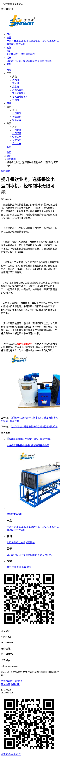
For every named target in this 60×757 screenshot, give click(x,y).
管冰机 (17, 41)
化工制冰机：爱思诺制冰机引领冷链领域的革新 (34, 426)
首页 (9, 34)
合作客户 (49, 61)
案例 (9, 47)
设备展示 (30, 61)
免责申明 (15, 684)
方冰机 (21, 44)
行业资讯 (21, 54)
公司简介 (11, 61)
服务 (24, 567)
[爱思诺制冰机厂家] (21, 29)
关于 (9, 57)
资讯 (9, 51)
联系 (9, 64)
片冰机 (10, 41)
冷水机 (24, 41)
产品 (9, 37)
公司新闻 (11, 54)
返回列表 (5, 171)
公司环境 (21, 61)
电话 (18, 754)
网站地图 (5, 684)
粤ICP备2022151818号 (11, 681)
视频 (19, 567)
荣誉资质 (40, 61)
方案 (9, 567)
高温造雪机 (34, 41)
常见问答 (30, 54)
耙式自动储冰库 (20, 96)
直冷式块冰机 (47, 41)
